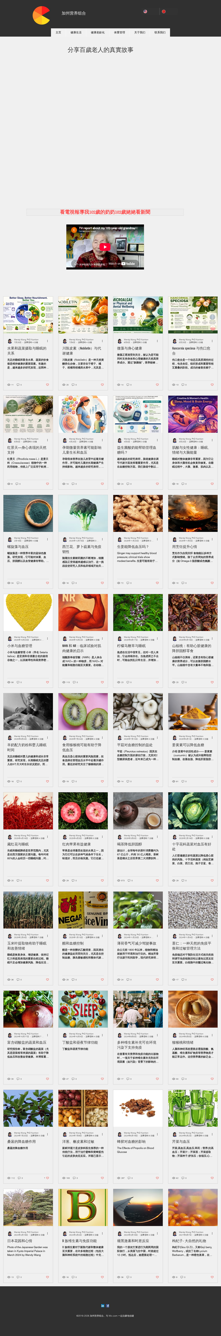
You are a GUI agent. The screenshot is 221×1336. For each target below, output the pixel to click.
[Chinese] (169, 11)
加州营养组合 (74, 13)
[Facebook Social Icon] (107, 1305)
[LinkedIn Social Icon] (102, 1305)
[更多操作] (48, 341)
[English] (150, 11)
